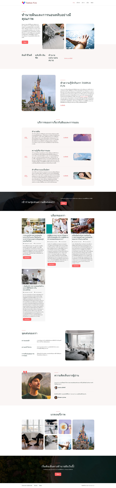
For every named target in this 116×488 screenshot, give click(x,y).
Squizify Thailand (84, 96)
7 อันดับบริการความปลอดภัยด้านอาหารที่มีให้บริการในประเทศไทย (33, 288)
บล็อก (88, 2)
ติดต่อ (92, 2)
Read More (27, 257)
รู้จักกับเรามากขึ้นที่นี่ (68, 58)
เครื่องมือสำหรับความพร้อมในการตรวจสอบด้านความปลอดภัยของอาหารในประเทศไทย (82, 237)
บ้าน (74, 2)
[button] (65, 137)
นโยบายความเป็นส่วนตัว (27, 485)
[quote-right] (25, 372)
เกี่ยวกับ (78, 2)
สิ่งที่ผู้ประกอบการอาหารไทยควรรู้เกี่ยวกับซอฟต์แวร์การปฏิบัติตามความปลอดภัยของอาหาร (58, 237)
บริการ (83, 2)
